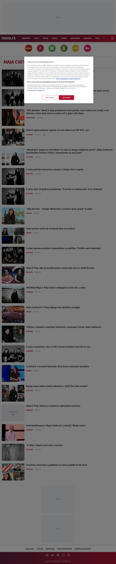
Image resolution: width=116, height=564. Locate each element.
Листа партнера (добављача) (36, 90)
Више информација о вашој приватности (68, 78)
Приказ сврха (49, 97)
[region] (59, 79)
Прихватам (66, 97)
